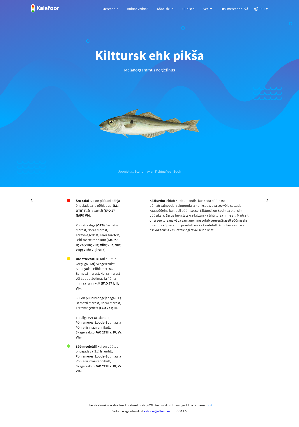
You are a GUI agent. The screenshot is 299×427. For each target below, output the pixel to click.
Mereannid (110, 9)
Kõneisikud (165, 9)
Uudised (188, 9)
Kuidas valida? (137, 9)
